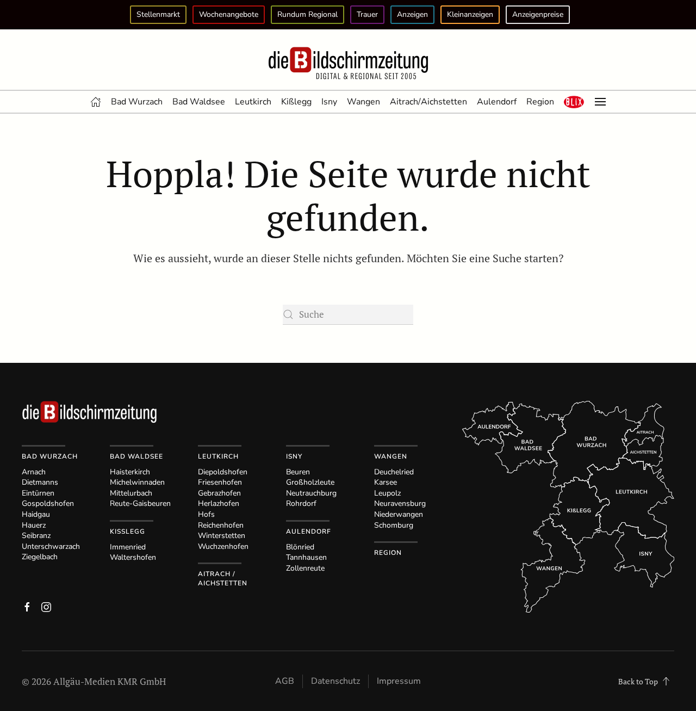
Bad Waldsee (198, 102)
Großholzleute (310, 482)
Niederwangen (398, 514)
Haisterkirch (130, 472)
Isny (329, 102)
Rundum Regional (307, 14)
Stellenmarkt (158, 14)
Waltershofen (133, 557)
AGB (284, 681)
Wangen (363, 102)
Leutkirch (253, 102)
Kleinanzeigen (470, 14)
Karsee (385, 482)
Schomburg (393, 525)
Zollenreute (305, 568)
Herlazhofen (218, 503)
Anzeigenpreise (537, 14)
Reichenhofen (221, 525)
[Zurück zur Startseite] (348, 64)
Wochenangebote (228, 14)
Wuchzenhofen (223, 546)
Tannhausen (306, 557)
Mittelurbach (131, 493)
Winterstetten (221, 535)
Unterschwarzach (51, 546)
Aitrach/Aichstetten (428, 102)
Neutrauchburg (311, 493)
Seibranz (36, 535)
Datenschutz (335, 681)
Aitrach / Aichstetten (222, 579)
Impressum (399, 681)
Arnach (34, 472)
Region (540, 102)
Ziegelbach (40, 557)
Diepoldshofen (222, 472)
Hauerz (34, 525)
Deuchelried (394, 472)
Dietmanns (40, 482)
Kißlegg (296, 102)
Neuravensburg (400, 503)
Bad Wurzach (137, 102)
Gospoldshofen (48, 503)
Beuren (298, 472)
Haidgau (36, 514)
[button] (574, 102)
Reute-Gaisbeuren (140, 503)
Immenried (128, 547)
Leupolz (387, 493)
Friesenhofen (220, 482)
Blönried (300, 547)
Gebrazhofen (219, 493)
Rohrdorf (301, 503)
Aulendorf (497, 102)
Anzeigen (412, 14)
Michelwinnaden (137, 482)
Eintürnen (38, 493)
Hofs (206, 514)
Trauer (367, 14)
